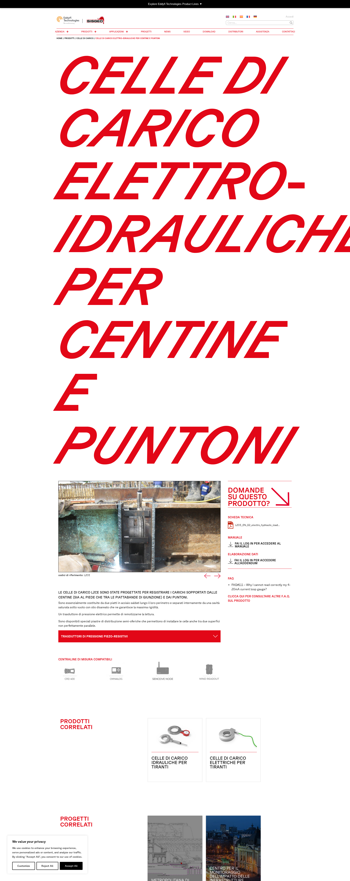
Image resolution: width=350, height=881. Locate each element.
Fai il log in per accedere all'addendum (255, 562)
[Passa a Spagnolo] (241, 17)
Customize (23, 865)
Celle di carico (85, 38)
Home (60, 38)
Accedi (289, 16)
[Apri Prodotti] (95, 31)
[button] (207, 576)
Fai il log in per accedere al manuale (258, 545)
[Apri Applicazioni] (127, 31)
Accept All (71, 865)
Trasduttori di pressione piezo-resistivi (94, 636)
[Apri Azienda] (67, 31)
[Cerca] (291, 23)
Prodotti (69, 38)
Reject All (47, 865)
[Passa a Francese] (248, 17)
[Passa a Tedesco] (255, 17)
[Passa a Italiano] (234, 17)
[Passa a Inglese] (227, 17)
